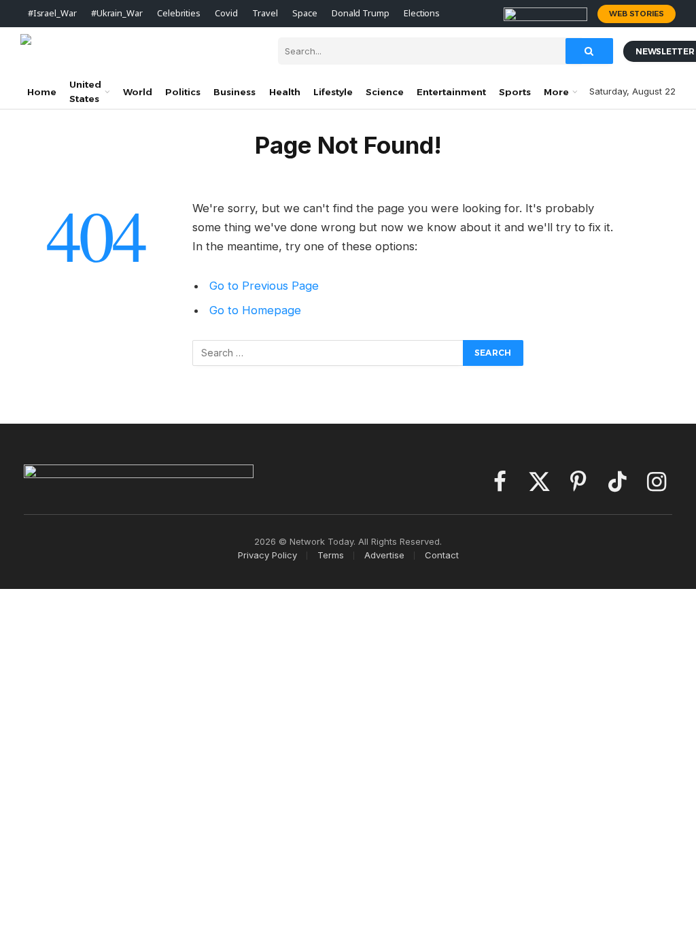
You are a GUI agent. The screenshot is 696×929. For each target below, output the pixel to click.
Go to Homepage (255, 310)
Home (41, 91)
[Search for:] (328, 353)
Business (234, 91)
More (556, 91)
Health (284, 91)
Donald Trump (360, 13)
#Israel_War (52, 13)
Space (304, 13)
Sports (515, 91)
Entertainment (451, 91)
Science (385, 91)
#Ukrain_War (117, 13)
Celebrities (179, 13)
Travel (264, 13)
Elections (422, 13)
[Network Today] (139, 51)
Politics (183, 91)
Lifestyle (333, 91)
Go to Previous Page (264, 285)
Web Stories (636, 13)
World (137, 91)
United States (85, 91)
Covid (226, 13)
